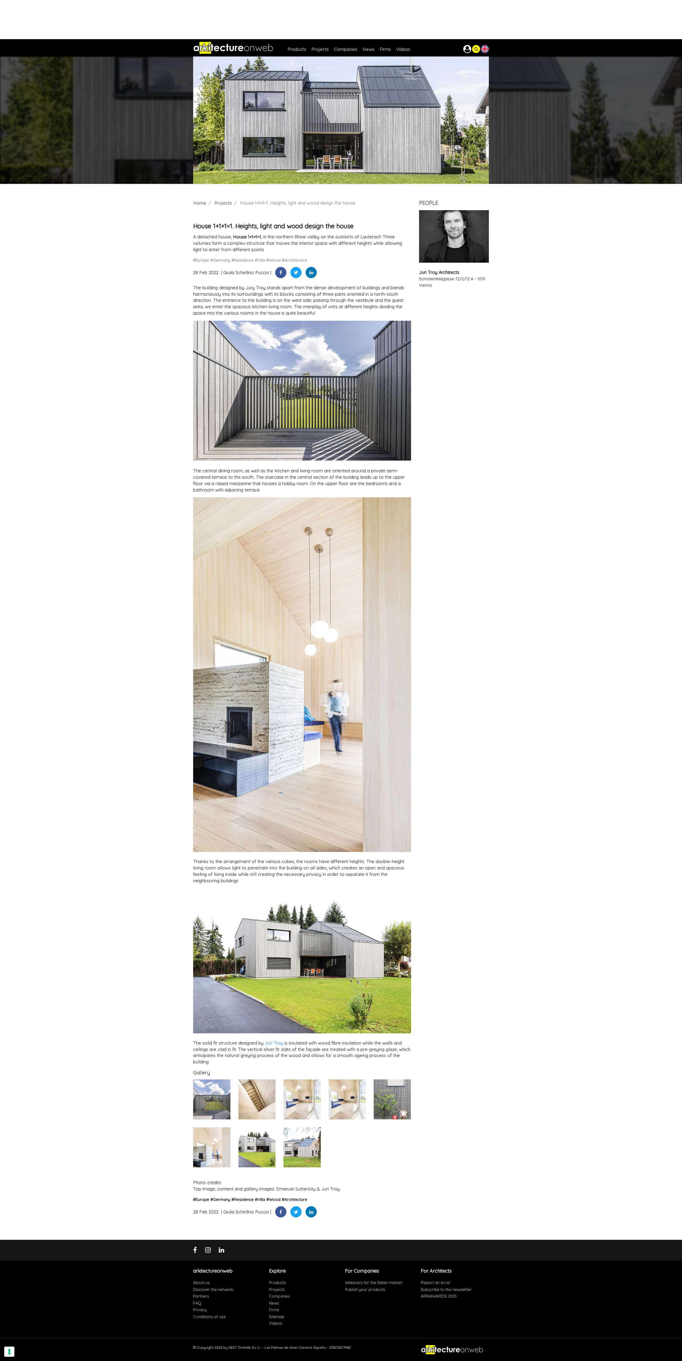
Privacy (200, 1309)
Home (199, 203)
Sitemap (276, 1316)
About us (201, 1282)
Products (277, 1282)
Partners (201, 1296)
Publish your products (365, 1289)
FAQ (197, 1303)
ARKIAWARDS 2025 (439, 1296)
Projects (223, 203)
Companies (279, 1296)
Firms (274, 1309)
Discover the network (213, 1289)
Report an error (435, 1282)
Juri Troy (274, 1043)
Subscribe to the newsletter (446, 1289)
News (274, 1303)
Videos (275, 1323)
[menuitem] (299, 48)
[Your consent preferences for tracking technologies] (9, 1352)
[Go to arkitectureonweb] (240, 47)
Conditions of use (209, 1316)
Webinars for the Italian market (373, 1282)
